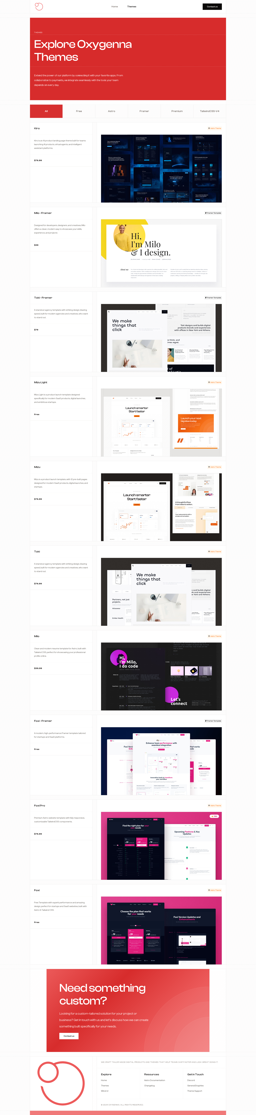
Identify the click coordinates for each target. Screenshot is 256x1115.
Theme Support (194, 1091)
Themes (105, 1085)
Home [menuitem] (114, 6)
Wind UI (104, 1091)
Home (104, 1080)
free (79, 111)
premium (177, 111)
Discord (191, 1080)
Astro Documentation (154, 1080)
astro (111, 111)
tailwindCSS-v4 (209, 111)
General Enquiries (195, 1085)
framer (144, 111)
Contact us (212, 6)
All (46, 111)
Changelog (149, 1085)
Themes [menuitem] (131, 6)
